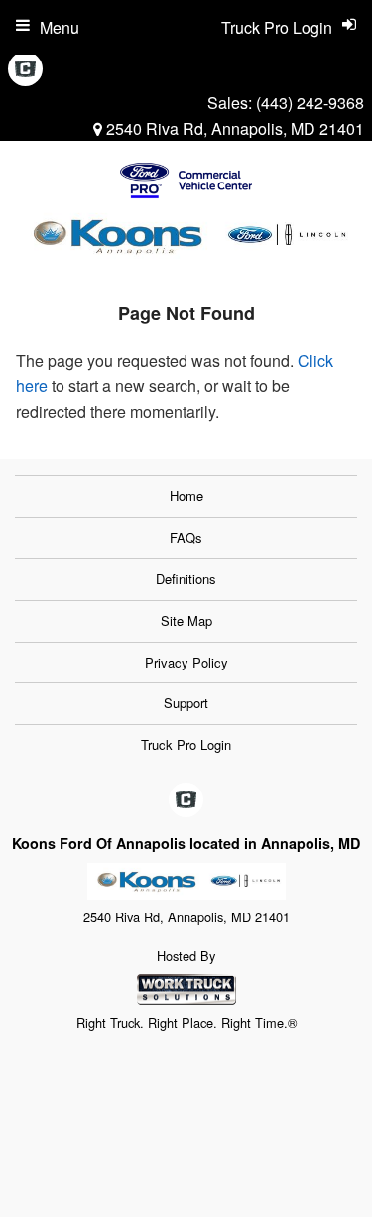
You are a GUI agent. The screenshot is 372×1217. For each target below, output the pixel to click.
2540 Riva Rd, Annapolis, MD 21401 (233, 128)
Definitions (186, 578)
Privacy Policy (186, 662)
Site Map (186, 620)
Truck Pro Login (186, 744)
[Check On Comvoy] (25, 69)
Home (186, 495)
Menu (59, 27)
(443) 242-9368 (310, 102)
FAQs (186, 537)
